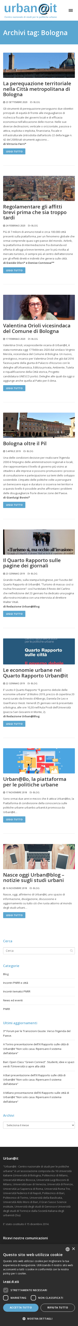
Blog (36, 102)
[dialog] (39, 1285)
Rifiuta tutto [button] (57, 1307)
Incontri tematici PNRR (16, 991)
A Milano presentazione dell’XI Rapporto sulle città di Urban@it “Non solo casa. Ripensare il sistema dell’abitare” (36, 1097)
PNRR (6, 1009)
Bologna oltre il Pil (25, 443)
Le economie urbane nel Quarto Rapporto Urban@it (35, 672)
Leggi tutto (14, 151)
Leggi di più (11, 1281)
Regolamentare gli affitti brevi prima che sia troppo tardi (35, 212)
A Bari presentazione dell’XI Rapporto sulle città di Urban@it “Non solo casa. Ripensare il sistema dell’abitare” (34, 1079)
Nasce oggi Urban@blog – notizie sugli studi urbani (33, 877)
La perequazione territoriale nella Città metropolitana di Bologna (37, 89)
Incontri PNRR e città (15, 983)
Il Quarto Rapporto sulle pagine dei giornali (32, 563)
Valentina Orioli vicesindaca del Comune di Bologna (37, 328)
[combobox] (68, 1249)
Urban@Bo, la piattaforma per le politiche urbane (34, 781)
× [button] (73, 1248)
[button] (39, 1318)
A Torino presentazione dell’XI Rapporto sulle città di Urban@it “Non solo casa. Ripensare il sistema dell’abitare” (36, 1048)
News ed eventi (13, 1000)
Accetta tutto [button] (21, 1307)
